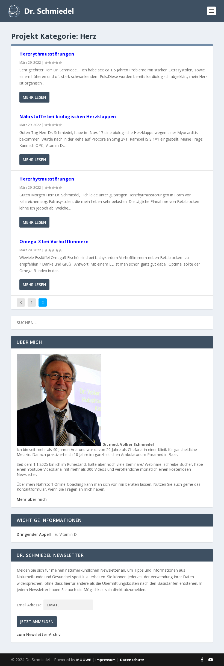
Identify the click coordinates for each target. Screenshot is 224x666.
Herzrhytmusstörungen (46, 179)
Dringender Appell (34, 534)
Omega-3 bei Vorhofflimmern (54, 242)
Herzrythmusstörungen (46, 54)
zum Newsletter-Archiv (38, 634)
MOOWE (83, 659)
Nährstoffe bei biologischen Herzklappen (67, 117)
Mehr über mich (32, 499)
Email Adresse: (30, 604)
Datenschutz (132, 659)
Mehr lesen (34, 97)
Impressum (105, 659)
